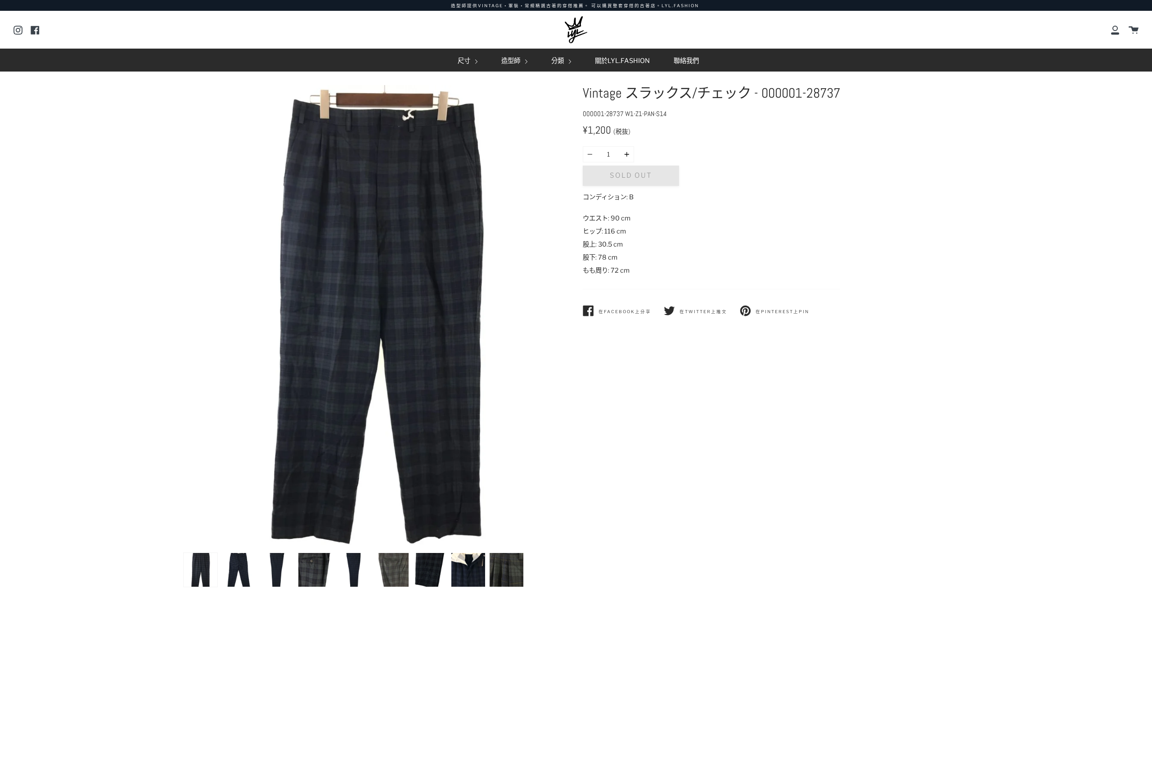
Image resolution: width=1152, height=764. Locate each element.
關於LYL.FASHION (622, 61)
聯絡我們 (686, 61)
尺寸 (465, 61)
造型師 (511, 61)
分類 (558, 61)
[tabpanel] (377, 316)
